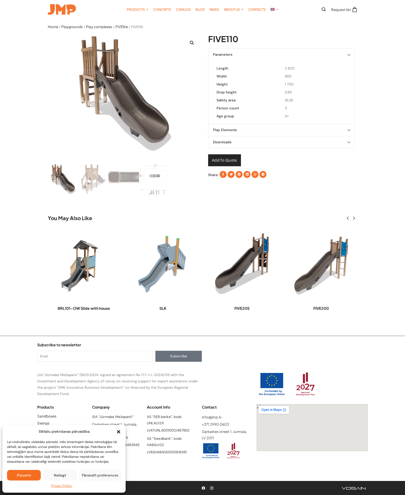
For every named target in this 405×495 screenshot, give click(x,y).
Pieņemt (24, 475)
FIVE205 (242, 308)
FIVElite (122, 26)
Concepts (162, 9)
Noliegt (60, 475)
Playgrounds (72, 26)
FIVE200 (321, 308)
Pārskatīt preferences (100, 475)
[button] (118, 431)
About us (232, 9)
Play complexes (99, 26)
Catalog (183, 9)
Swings (43, 423)
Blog (200, 9)
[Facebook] (203, 487)
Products (136, 9)
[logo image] (62, 9)
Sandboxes (46, 416)
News (214, 9)
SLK (162, 308)
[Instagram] (211, 487)
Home (53, 26)
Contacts (257, 9)
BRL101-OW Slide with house (84, 308)
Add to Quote (224, 160)
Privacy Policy (61, 486)
